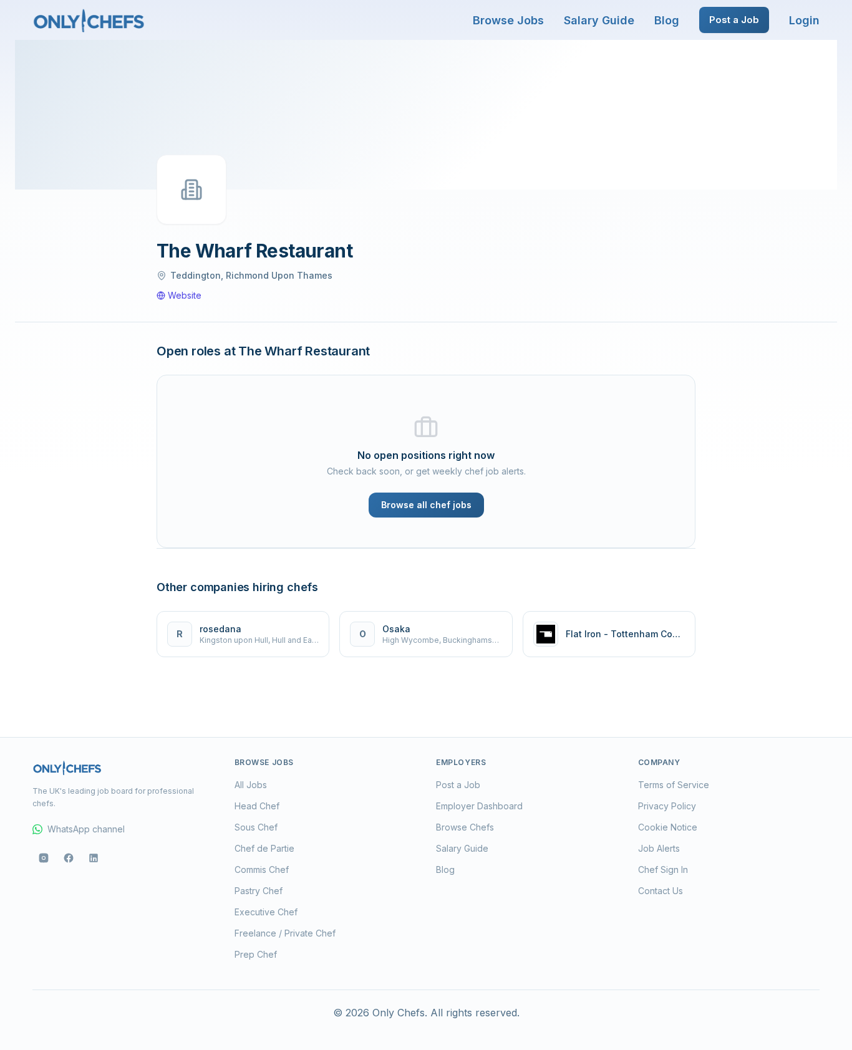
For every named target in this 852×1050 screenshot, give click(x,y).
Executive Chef (266, 912)
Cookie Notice (667, 827)
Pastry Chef (259, 890)
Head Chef (257, 806)
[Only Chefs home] (89, 20)
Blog (666, 20)
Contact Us (660, 890)
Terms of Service (673, 784)
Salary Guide (599, 20)
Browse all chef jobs (426, 504)
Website (184, 295)
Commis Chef (262, 869)
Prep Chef (256, 954)
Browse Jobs (508, 20)
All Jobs (251, 784)
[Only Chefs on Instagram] (43, 858)
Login (804, 20)
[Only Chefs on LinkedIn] (93, 858)
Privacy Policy (667, 806)
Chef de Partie (264, 848)
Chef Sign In (663, 869)
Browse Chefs (465, 827)
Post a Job (734, 20)
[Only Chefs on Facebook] (68, 858)
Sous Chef (256, 827)
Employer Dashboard (479, 806)
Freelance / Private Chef (285, 933)
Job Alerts (659, 848)
